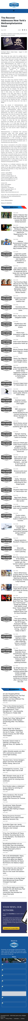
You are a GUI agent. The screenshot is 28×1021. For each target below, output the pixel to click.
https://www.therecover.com (12, 192)
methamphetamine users (20, 105)
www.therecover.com (10, 180)
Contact (22, 1018)
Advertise (16, 1018)
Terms (2, 1018)
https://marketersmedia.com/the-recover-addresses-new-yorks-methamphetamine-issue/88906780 (14, 196)
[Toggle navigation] (14, 11)
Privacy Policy (9, 1018)
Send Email (6, 186)
